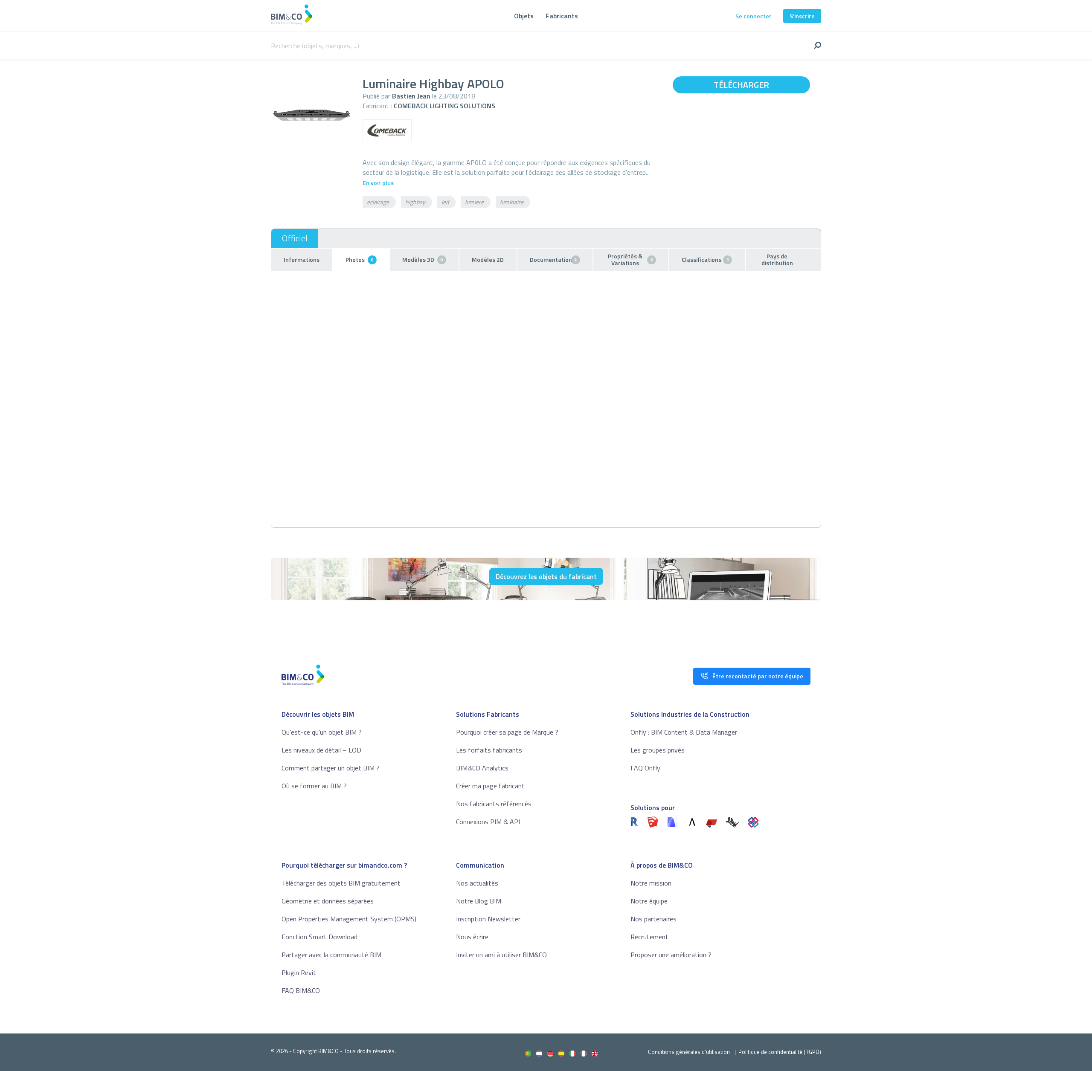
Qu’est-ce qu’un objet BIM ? (322, 732)
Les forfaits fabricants (489, 750)
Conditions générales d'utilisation (689, 1052)
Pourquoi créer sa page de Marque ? (507, 732)
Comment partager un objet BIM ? (331, 768)
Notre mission (650, 883)
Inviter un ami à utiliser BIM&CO (501, 954)
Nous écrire (472, 937)
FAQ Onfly (645, 768)
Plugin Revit (299, 972)
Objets (524, 16)
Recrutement (649, 937)
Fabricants (562, 16)
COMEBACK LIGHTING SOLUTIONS (444, 106)
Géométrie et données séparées (328, 901)
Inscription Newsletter (488, 919)
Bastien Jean (411, 96)
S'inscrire (802, 16)
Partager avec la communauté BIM (331, 954)
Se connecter (753, 16)
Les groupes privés (657, 750)
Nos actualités (477, 883)
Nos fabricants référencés (493, 804)
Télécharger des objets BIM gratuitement (341, 883)
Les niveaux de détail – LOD (321, 750)
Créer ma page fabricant (490, 786)
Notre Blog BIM (478, 901)
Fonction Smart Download (319, 937)
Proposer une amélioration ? (671, 954)
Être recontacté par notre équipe (757, 676)
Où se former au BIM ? (314, 786)
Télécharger (741, 84)
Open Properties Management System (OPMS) (349, 919)
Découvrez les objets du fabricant (546, 576)
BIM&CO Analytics (482, 768)
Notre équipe (649, 901)
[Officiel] (294, 238)
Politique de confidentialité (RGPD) (779, 1052)
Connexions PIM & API (488, 821)
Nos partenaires (653, 919)
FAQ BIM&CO (301, 990)
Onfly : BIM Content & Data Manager (683, 732)
